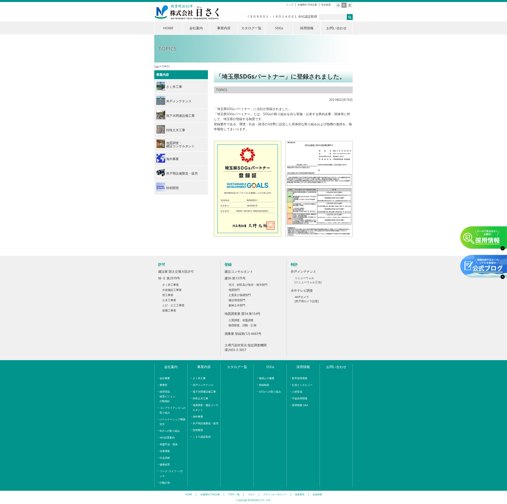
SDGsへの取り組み (270, 391)
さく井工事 (199, 378)
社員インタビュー (302, 385)
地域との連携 (266, 378)
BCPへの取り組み (170, 431)
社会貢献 (165, 457)
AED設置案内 (167, 437)
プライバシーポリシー (275, 494)
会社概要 (165, 378)
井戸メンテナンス (203, 385)
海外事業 (198, 416)
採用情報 (307, 28)
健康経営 (165, 464)
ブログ (251, 494)
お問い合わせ (336, 28)
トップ (289, 4)
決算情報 (165, 451)
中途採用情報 (299, 398)
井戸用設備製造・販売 (205, 423)
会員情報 (317, 494)
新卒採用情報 (299, 378)
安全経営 (326, 4)
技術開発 (198, 430)
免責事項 (299, 494)
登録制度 (264, 385)
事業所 (163, 385)
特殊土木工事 (200, 398)
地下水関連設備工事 (204, 391)
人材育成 (297, 391)
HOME (168, 28)
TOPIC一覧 (234, 494)
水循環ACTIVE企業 (307, 4)
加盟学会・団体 (169, 444)
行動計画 (165, 482)
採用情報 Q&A (300, 405)
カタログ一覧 (251, 28)
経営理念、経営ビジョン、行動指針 (169, 396)
